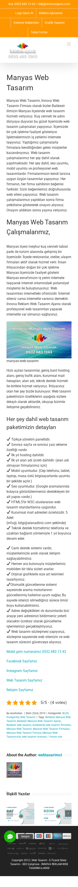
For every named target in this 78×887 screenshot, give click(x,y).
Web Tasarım (28, 717)
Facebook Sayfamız (21, 661)
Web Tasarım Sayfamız (24, 680)
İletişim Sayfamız (19, 690)
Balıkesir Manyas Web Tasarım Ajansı (39, 721)
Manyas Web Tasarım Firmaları (51, 728)
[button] (9, 813)
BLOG (65, 713)
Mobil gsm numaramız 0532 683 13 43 (36, 652)
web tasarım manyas (34, 736)
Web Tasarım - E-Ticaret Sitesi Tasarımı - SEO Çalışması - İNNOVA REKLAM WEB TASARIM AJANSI (39, 864)
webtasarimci (50, 755)
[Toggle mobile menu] (69, 44)
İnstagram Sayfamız (22, 671)
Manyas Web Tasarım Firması (23, 732)
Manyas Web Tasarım (19, 728)
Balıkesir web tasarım (18, 725)
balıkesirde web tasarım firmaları (51, 725)
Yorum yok (55, 736)
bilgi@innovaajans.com (54, 4)
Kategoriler (12, 717)
